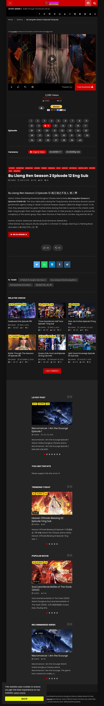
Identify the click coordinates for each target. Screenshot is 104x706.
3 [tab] (49, 454)
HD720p (45, 304)
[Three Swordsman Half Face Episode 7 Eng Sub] (52, 310)
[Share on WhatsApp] (44, 264)
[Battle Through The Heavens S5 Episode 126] (22, 342)
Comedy (44, 168)
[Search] (94, 3)
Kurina (13, 180)
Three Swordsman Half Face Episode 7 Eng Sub (50, 322)
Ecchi (58, 168)
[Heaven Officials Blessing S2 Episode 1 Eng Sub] (52, 503)
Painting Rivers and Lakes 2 (20, 285)
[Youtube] (64, 14)
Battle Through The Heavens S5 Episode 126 (20, 354)
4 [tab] (52, 454)
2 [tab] (47, 454)
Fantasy (65, 168)
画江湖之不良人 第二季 (44, 285)
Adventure (20, 168)
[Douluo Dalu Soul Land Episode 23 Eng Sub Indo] (52, 342)
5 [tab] (54, 454)
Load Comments (52, 371)
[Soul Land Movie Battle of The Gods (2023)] (52, 572)
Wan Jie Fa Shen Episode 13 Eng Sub (82, 322)
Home (10, 20)
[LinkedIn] (49, 14)
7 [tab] (59, 454)
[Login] (90, 14)
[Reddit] (74, 14)
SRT (22, 336)
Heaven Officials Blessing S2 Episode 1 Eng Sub (47, 519)
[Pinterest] (54, 14)
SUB (24, 304)
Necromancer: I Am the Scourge (50, 655)
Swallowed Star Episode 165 (20, 321)
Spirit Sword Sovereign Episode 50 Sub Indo (81, 354)
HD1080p (18, 304)
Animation (29, 168)
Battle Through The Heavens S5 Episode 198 (37, 9)
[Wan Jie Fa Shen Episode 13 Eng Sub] (82, 310)
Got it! (24, 698)
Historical (73, 168)
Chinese (37, 168)
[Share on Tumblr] (59, 264)
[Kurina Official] (52, 3)
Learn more (19, 692)
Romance (17, 171)
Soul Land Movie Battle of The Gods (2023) (52, 588)
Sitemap (49, 699)
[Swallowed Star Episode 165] (22, 310)
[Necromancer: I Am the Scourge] (52, 640)
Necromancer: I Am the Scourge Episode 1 (50, 430)
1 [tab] (44, 454)
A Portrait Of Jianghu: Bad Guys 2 (33, 280)
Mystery (92, 168)
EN (40, 304)
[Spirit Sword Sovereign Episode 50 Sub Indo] (82, 342)
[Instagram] (69, 14)
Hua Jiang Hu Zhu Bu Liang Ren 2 (63, 280)
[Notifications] (85, 14)
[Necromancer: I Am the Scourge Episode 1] (52, 413)
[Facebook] (39, 14)
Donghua (51, 168)
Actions (20, 20)
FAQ (48, 31)
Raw (10, 171)
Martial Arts (83, 168)
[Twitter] (44, 14)
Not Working (14, 31)
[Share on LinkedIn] (52, 264)
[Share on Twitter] (37, 264)
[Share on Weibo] (67, 264)
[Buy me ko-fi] (79, 14)
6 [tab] (57, 454)
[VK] (59, 14)
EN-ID (11, 304)
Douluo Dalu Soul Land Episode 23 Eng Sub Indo (51, 354)
